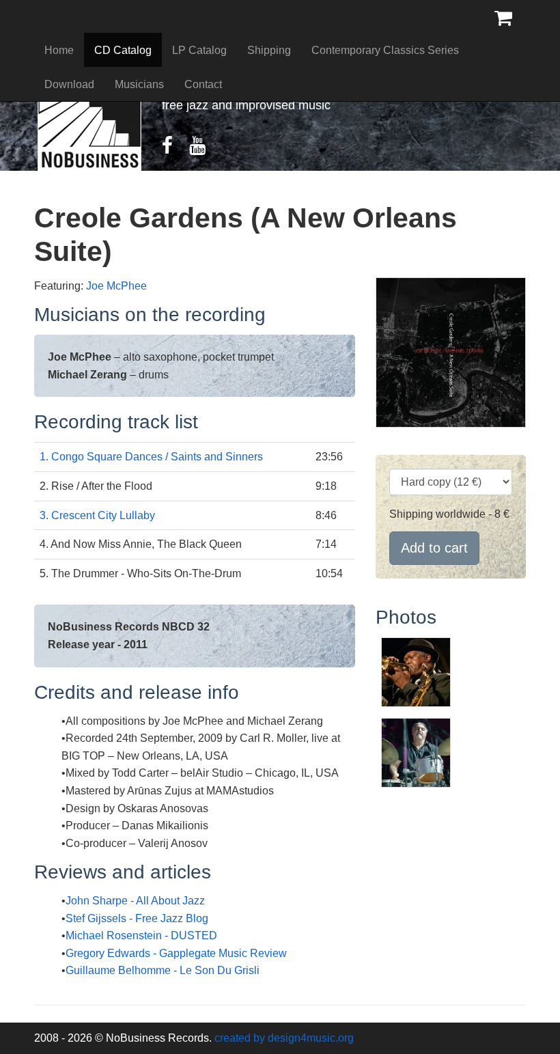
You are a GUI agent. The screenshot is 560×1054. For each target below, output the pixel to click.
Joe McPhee (116, 286)
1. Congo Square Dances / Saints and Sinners (151, 456)
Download (69, 84)
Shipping (269, 50)
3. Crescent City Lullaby (97, 515)
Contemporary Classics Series (385, 50)
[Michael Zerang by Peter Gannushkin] (416, 752)
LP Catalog (199, 50)
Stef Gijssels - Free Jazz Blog (137, 918)
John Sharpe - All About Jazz (135, 900)
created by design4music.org (284, 1038)
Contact (203, 84)
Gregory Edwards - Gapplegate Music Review (176, 953)
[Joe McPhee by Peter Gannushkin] (416, 671)
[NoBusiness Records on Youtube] (204, 148)
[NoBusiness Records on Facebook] (174, 148)
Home (59, 50)
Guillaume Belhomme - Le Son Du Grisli (163, 970)
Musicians (139, 84)
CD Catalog (123, 50)
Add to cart (434, 547)
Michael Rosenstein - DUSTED (141, 935)
